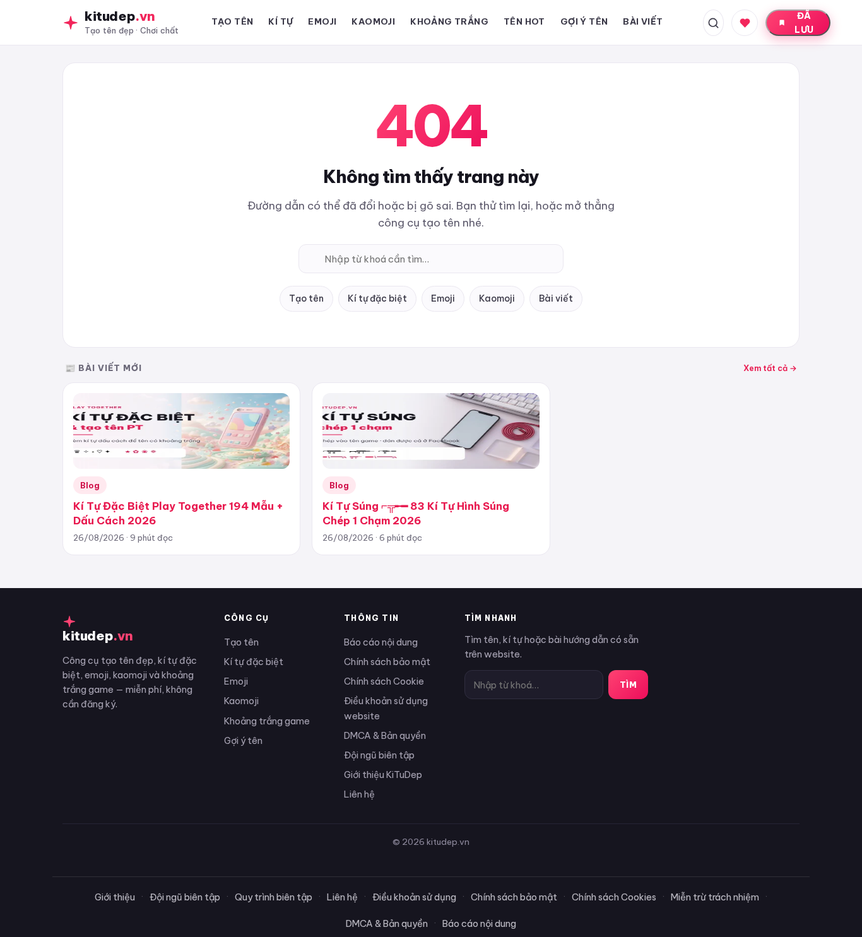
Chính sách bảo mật (387, 662)
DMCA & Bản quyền (385, 735)
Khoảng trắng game (267, 721)
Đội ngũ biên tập (379, 755)
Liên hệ (359, 794)
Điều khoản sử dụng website (386, 708)
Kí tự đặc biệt (377, 298)
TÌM (628, 685)
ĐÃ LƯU (803, 22)
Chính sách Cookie (384, 681)
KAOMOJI (373, 21)
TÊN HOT (524, 21)
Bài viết (556, 298)
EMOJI (322, 21)
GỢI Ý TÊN (584, 21)
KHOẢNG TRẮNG (449, 21)
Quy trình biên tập (273, 897)
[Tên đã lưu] (744, 22)
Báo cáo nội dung (381, 642)
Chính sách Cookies (614, 897)
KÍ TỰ (280, 21)
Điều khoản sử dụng (414, 897)
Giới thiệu (115, 897)
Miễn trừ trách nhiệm (715, 897)
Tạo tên (306, 298)
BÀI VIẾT (643, 21)
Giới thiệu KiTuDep (383, 775)
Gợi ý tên (243, 740)
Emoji (443, 298)
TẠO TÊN (232, 21)
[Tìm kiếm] (713, 22)
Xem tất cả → (770, 368)
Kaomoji (497, 298)
